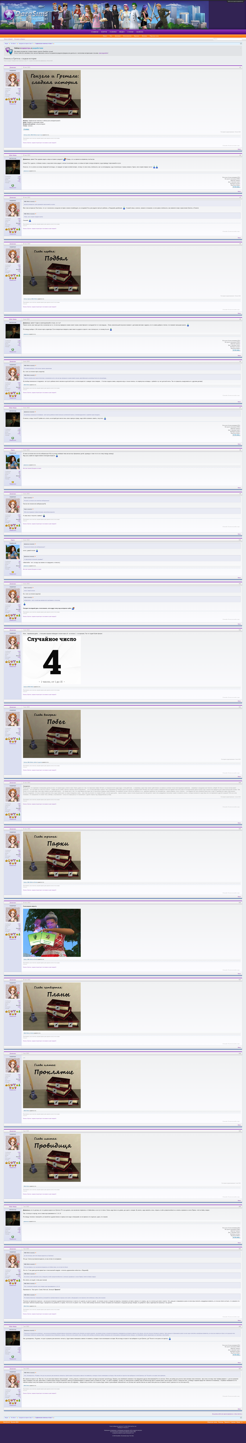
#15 (240, 829)
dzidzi (28, 134)
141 (19, 477)
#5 (240, 319)
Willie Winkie (33, 134)
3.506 (19, 94)
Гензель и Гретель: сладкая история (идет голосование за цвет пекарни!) (39, 142)
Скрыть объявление (240, 48)
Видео (122, 32)
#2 (240, 155)
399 (19, 471)
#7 (240, 407)
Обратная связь (154, 36)
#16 (240, 902)
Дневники (117, 36)
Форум (104, 32)
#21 (240, 1248)
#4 (240, 243)
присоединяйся (103, 53)
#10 (240, 540)
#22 (240, 1326)
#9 (240, 493)
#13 (240, 707)
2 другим (39, 762)
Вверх (239, 149)
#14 (240, 782)
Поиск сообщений (8, 39)
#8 (240, 450)
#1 (240, 67)
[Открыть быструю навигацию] (241, 43)
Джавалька (43, 60)
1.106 (19, 176)
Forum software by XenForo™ (123, 1426)
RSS (242, 1422)
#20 (240, 1206)
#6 (240, 361)
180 (19, 91)
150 (19, 179)
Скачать (139, 32)
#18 (240, 1053)
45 (19, 474)
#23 (240, 1368)
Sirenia (25, 134)
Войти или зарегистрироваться (235, 1)
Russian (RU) (14, 1422)
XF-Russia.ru (125, 1427)
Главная (94, 32)
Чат (111, 36)
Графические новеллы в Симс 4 (20, 60)
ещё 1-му (39, 134)
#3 (240, 197)
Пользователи (127, 36)
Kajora (28, 298)
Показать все (13, 103)
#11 (240, 583)
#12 (240, 630)
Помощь (144, 36)
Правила (136, 36)
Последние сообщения (19, 39)
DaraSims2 (6, 1422)
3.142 (19, 181)
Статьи (130, 32)
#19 (240, 1131)
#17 (240, 979)
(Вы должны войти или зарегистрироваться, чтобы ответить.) (227, 1414)
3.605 (19, 88)
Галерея (113, 32)
